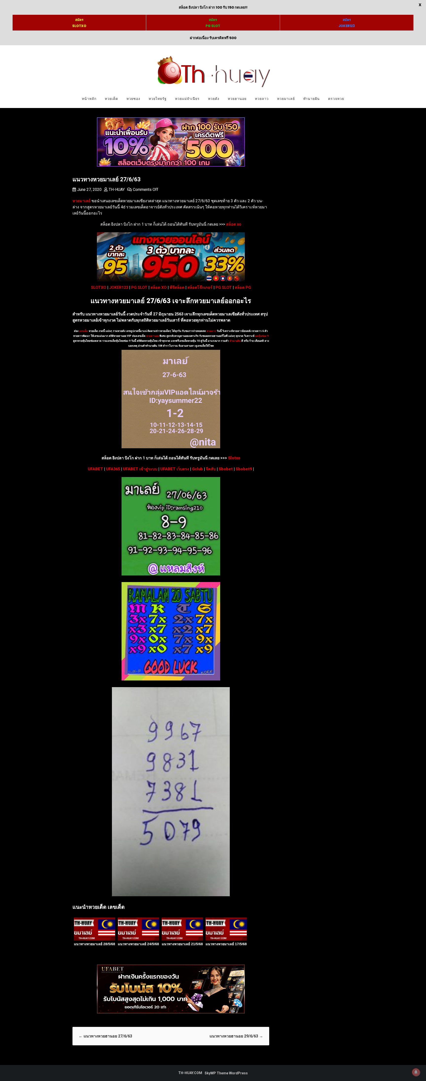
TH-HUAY (117, 189)
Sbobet (226, 469)
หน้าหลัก (89, 99)
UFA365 (113, 469)
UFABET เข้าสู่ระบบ (140, 469)
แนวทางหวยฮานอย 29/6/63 (236, 1036)
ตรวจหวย (336, 99)
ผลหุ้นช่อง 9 (261, 336)
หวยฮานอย (237, 99)
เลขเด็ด (83, 331)
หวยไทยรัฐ (158, 99)
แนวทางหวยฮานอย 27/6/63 (105, 1036)
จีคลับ (211, 469)
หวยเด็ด (111, 99)
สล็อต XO (158, 287)
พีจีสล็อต (177, 287)
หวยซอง (133, 99)
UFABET (95, 469)
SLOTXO (98, 287)
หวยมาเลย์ (286, 99)
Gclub (197, 469)
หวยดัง (213, 99)
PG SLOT (139, 287)
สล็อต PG (243, 287)
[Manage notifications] (416, 1072)
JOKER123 (118, 287)
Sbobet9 (244, 469)
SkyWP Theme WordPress (226, 1073)
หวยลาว (262, 99)
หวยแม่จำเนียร (187, 99)
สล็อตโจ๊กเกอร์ (200, 287)
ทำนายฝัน (311, 99)
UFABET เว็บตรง (174, 469)
